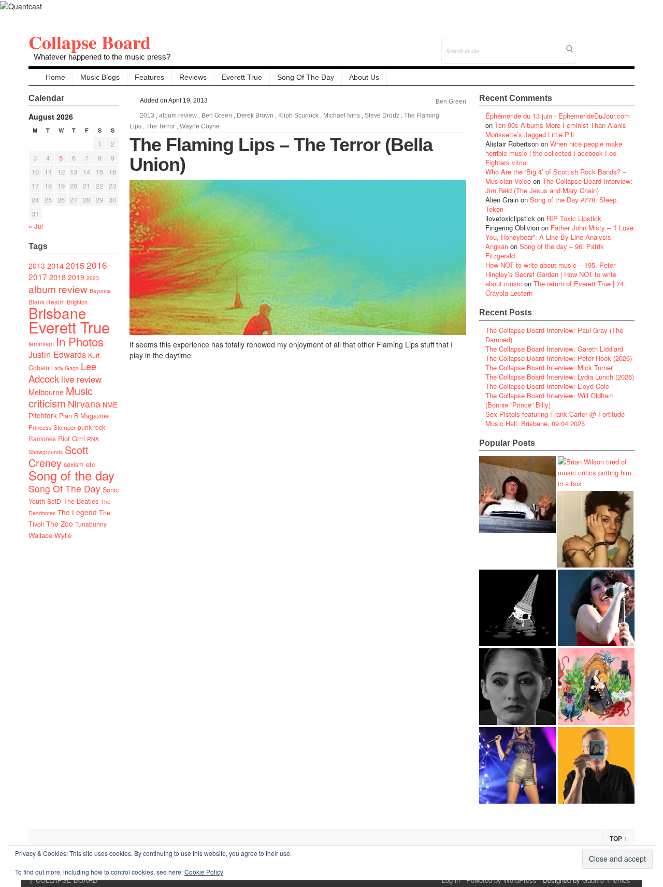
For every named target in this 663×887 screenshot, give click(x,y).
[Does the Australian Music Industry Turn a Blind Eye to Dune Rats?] (517, 608)
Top (618, 838)
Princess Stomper (52, 427)
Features (149, 77)
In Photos (80, 341)
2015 (75, 265)
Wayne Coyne (200, 126)
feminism (41, 343)
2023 (93, 278)
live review (81, 379)
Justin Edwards (57, 354)
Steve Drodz (382, 115)
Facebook (598, 44)
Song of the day (71, 475)
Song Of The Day (305, 77)
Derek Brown (255, 115)
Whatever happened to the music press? (102, 56)
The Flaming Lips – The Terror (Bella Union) (281, 154)
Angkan (496, 246)
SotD (54, 501)
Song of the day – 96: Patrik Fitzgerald (544, 250)
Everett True (242, 77)
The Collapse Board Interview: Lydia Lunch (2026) (559, 377)
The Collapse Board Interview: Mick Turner (549, 367)
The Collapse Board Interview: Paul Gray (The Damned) (554, 334)
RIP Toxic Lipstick (573, 218)
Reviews (193, 77)
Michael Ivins (341, 115)
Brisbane (57, 312)
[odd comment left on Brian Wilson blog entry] (517, 494)
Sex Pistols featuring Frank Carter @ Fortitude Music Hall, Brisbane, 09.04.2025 (555, 418)
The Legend (77, 512)
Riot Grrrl (71, 438)
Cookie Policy (203, 871)
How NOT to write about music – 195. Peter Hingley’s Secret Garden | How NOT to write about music (550, 274)
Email (612, 44)
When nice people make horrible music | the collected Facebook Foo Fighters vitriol (553, 153)
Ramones (42, 438)
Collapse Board (89, 41)
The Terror (160, 126)
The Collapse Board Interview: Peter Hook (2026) (558, 358)
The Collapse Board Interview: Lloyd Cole (547, 386)
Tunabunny (91, 523)
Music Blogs (100, 77)
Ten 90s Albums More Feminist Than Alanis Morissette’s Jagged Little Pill (555, 129)
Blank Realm (46, 301)
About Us (364, 77)
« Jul (35, 226)
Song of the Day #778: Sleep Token (550, 204)
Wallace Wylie (49, 535)
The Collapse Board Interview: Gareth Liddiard (554, 349)
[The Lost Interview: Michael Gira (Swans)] (596, 765)
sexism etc (79, 464)
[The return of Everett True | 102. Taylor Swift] (517, 765)
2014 (55, 265)
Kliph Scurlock (298, 115)
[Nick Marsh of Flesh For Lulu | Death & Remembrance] (595, 529)
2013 (36, 265)
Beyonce (100, 291)
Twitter (584, 44)
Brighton (77, 302)
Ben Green (451, 101)
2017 (37, 276)
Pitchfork (42, 415)
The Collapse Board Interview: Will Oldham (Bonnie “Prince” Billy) (549, 400)
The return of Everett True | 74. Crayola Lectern (555, 288)
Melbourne (46, 391)
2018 (57, 276)
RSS (626, 44)
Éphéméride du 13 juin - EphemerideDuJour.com (557, 116)
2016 (97, 264)
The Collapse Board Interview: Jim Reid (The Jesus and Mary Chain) (558, 185)
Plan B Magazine (84, 415)
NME (110, 405)
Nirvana (84, 403)
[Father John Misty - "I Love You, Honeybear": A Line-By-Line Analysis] (596, 686)
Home (55, 77)
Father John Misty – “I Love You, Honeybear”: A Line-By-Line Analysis (559, 232)
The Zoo (59, 523)
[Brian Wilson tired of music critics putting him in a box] (596, 472)
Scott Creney (58, 456)
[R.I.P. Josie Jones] (517, 686)
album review (58, 289)
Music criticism (60, 397)
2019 (76, 277)
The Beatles (80, 501)
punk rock (91, 427)
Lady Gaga (65, 367)
